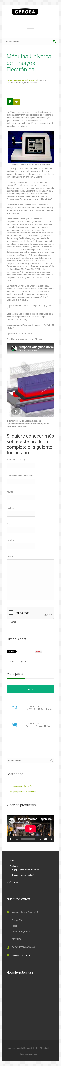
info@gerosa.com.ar (21, 955)
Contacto (13, 882)
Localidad (11, 540)
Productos (14, 866)
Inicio (11, 860)
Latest (30, 689)
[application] (31, 828)
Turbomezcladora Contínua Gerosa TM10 (38, 725)
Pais (9, 524)
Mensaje (10, 556)
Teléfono (10, 508)
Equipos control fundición (25, 80)
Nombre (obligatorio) (16, 459)
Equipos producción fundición (22, 791)
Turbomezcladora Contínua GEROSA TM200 (39, 707)
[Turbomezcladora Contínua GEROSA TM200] (15, 707)
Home (9, 80)
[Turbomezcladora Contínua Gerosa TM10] (15, 725)
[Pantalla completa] (50, 839)
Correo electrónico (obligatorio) (20, 476)
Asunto (10, 492)
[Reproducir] (10, 839)
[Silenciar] (45, 839)
